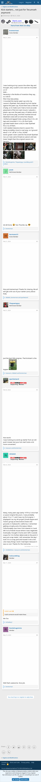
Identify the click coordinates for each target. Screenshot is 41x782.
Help (32, 762)
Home (3, 764)
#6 (37, 465)
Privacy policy (25, 762)
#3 (37, 241)
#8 (37, 635)
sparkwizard (14, 379)
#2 (37, 177)
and (13, 448)
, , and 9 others (18, 163)
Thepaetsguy (14, 303)
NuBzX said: (8, 611)
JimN (11, 170)
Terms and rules (15, 762)
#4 (37, 310)
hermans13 (13, 234)
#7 (37, 563)
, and (17, 297)
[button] (2, 2)
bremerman (6, 16)
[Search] (38, 2)
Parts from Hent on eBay (20, 25)
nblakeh (12, 454)
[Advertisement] (20, 61)
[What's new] (34, 2)
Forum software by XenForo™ (16, 768)
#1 (37, 37)
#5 (37, 390)
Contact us (4, 762)
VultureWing (14, 556)
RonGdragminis (15, 628)
